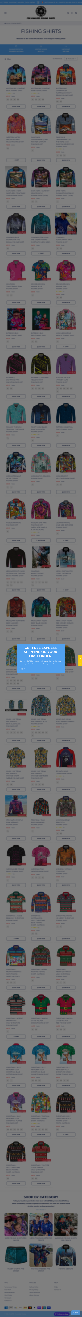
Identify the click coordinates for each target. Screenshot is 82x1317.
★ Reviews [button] (80, 660)
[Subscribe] (60, 669)
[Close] (62, 646)
